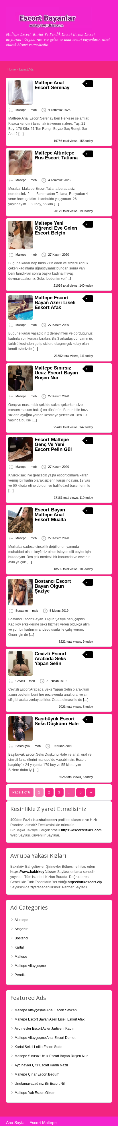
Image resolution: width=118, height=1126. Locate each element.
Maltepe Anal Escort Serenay (52, 85)
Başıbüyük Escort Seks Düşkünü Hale (56, 721)
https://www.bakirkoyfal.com (33, 872)
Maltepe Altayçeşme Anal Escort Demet (45, 1038)
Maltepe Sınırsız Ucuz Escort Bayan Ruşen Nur (56, 372)
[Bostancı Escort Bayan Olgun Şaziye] (20, 604)
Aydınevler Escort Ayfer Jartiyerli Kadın (44, 1029)
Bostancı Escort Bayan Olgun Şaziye (53, 586)
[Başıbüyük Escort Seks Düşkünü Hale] (20, 740)
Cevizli (20, 681)
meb (34, 110)
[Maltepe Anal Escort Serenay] (20, 103)
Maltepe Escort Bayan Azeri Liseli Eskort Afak (55, 302)
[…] (20, 134)
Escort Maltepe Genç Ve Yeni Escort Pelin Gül (53, 444)
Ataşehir (21, 929)
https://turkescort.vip (85, 882)
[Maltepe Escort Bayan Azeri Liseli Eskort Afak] (20, 318)
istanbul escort (45, 820)
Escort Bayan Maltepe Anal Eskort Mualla (50, 514)
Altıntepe (21, 920)
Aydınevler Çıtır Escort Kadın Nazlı (41, 1065)
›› (91, 792)
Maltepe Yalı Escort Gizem (35, 1093)
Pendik (20, 975)
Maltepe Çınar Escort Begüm (37, 1074)
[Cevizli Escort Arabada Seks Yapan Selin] (20, 675)
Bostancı (21, 610)
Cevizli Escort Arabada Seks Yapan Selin (50, 658)
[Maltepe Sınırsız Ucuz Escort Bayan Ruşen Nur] (20, 390)
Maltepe (20, 110)
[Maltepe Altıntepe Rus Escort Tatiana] (20, 174)
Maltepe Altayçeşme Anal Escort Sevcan (46, 1010)
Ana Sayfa (15, 1122)
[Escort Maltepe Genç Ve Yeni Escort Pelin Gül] (20, 460)
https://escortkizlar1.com (81, 830)
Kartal (19, 947)
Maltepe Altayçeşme (30, 966)
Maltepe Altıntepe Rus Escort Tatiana (56, 155)
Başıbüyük (22, 746)
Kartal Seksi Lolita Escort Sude (38, 1047)
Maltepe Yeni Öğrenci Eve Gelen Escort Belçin (56, 228)
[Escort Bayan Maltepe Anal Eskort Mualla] (20, 532)
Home (11, 69)
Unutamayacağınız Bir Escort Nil (40, 1084)
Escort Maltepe (43, 1122)
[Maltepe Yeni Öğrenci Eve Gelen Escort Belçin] (20, 248)
